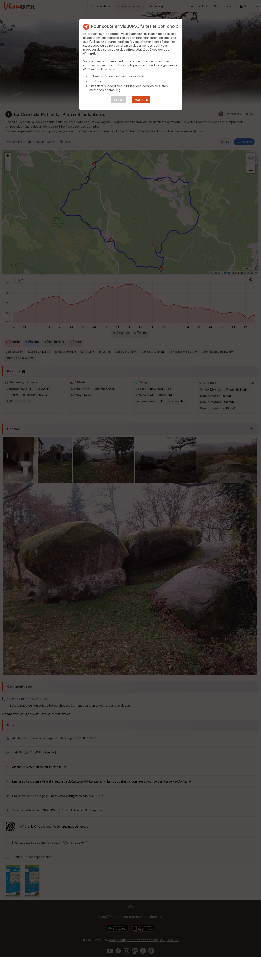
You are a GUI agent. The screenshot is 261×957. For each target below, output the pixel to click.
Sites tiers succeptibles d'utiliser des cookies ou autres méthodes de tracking (128, 88)
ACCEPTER (141, 99)
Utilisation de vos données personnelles (117, 76)
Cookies (95, 81)
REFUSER (118, 99)
